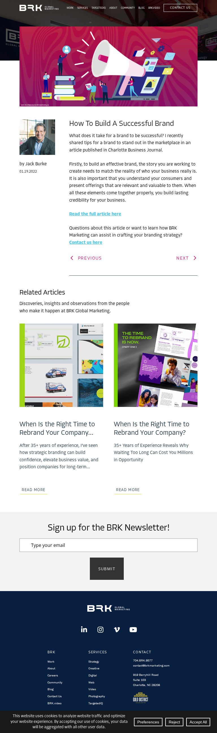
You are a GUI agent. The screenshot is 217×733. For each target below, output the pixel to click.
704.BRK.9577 (143, 660)
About (113, 8)
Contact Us (180, 8)
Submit (106, 568)
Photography (96, 696)
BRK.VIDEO (154, 8)
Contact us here (85, 242)
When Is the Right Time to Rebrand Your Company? (151, 428)
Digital (92, 675)
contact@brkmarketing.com (151, 665)
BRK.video (54, 703)
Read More (33, 490)
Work (70, 8)
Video (92, 689)
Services (82, 8)
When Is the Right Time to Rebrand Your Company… (57, 428)
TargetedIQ (99, 8)
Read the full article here (95, 214)
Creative (93, 668)
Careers (52, 675)
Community (128, 8)
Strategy (93, 661)
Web (91, 682)
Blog (141, 8)
